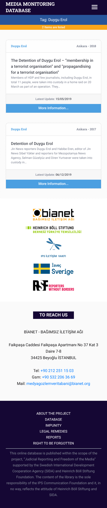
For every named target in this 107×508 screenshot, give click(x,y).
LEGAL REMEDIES (53, 432)
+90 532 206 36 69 (58, 377)
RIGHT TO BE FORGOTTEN (53, 443)
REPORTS (53, 438)
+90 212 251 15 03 (57, 370)
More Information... (54, 108)
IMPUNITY (53, 426)
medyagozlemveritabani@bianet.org (58, 383)
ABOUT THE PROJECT (53, 414)
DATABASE (53, 420)
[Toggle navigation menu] (94, 7)
